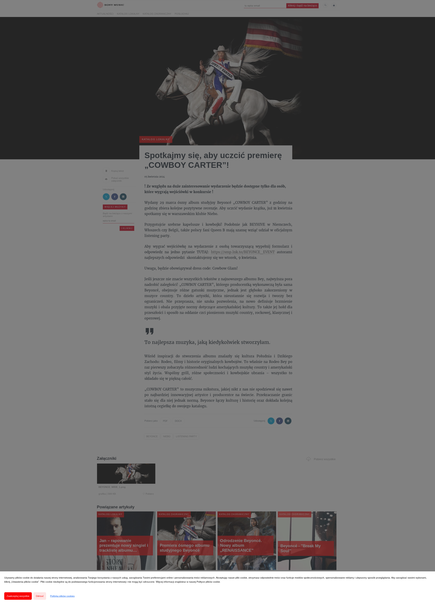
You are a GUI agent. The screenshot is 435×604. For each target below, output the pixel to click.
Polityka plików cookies (62, 596)
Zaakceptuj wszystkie (18, 596)
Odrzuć (40, 596)
